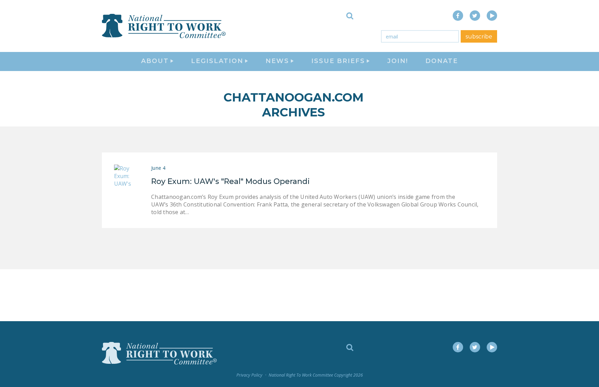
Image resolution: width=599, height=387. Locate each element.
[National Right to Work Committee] (164, 26)
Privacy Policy (249, 375)
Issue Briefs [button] (338, 61)
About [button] (155, 61)
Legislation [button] (217, 61)
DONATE (441, 61)
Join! (397, 61)
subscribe (479, 36)
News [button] (277, 61)
